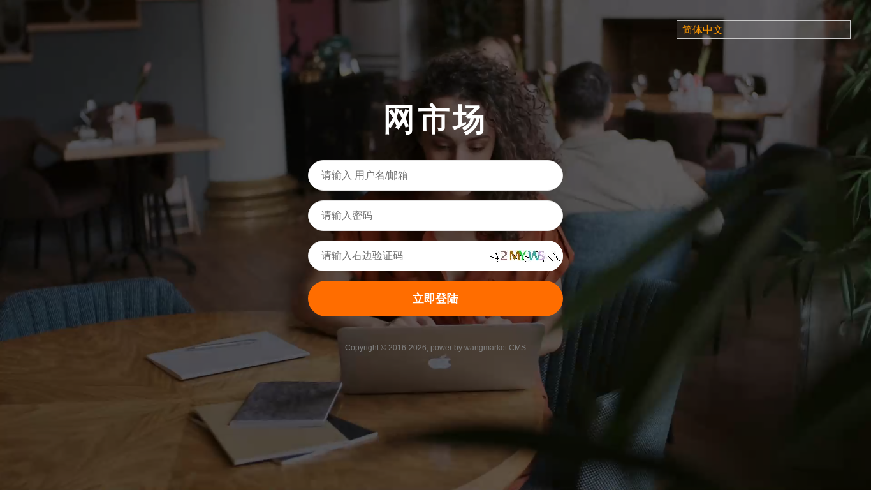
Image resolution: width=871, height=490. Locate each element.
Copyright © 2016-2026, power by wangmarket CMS (435, 347)
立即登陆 (435, 298)
